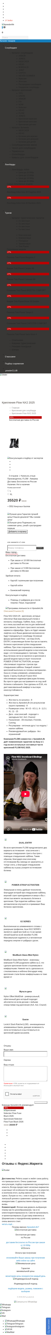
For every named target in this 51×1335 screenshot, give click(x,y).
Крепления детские (27, 124)
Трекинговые (25, 244)
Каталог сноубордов (22, 53)
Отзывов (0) (18, 611)
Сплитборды (18, 154)
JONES (22, 59)
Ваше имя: (8, 1050)
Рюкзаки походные (21, 346)
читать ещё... (8, 1224)
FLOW (21, 113)
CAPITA (22, 73)
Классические (25, 235)
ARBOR (22, 56)
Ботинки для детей (27, 142)
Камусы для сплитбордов (25, 157)
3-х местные (24, 224)
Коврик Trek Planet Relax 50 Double (23, 301)
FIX (20, 102)
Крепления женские (28, 122)
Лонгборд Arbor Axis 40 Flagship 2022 (24, 192)
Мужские (23, 79)
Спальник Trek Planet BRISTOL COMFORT (26, 290)
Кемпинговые (25, 238)
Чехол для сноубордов (24, 148)
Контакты (8, 6)
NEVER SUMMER (27, 76)
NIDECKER (24, 61)
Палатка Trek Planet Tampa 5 (20, 312)
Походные (23, 241)
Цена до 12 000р (26, 175)
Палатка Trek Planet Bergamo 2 (21, 257)
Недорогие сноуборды (29, 87)
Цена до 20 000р (26, 181)
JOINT (21, 70)
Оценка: (7, 1060)
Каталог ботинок (20, 127)
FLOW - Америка (30, 479)
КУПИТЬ (40, 548)
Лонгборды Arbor (20, 169)
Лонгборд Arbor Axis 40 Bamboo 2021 (24, 203)
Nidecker (22, 107)
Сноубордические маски (24, 145)
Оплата (8, 12)
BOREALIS (24, 67)
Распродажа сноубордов (30, 84)
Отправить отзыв (40, 1102)
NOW (21, 104)
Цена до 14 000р (26, 178)
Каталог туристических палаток (28, 218)
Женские (23, 81)
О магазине (9, 3)
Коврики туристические (24, 343)
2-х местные (24, 221)
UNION (22, 96)
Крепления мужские (28, 119)
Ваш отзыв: (9, 1065)
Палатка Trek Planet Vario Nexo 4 (22, 334)
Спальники (17, 340)
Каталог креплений (22, 90)
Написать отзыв (28, 476)
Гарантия (9, 15)
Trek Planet (24, 246)
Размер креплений (14, 488)
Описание (8, 611)
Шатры (15, 349)
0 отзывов (13, 476)
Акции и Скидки (11, 18)
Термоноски (18, 151)
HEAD (21, 64)
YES (21, 93)
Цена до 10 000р (26, 172)
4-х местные (24, 226)
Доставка (8, 9)
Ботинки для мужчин (28, 136)
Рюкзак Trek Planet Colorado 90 (21, 279)
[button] (48, 1326)
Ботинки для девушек (28, 139)
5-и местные (24, 229)
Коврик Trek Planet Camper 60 (20, 268)
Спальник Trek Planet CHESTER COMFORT (27, 323)
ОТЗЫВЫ (9, 20)
